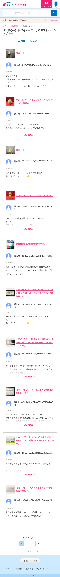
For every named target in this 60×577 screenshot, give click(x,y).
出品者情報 (14, 26)
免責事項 (29, 569)
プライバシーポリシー (44, 569)
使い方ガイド (31, 561)
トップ (3, 26)
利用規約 (19, 569)
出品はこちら (46, 6)
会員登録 (54, 20)
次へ (30, 551)
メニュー (56, 7)
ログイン (46, 20)
